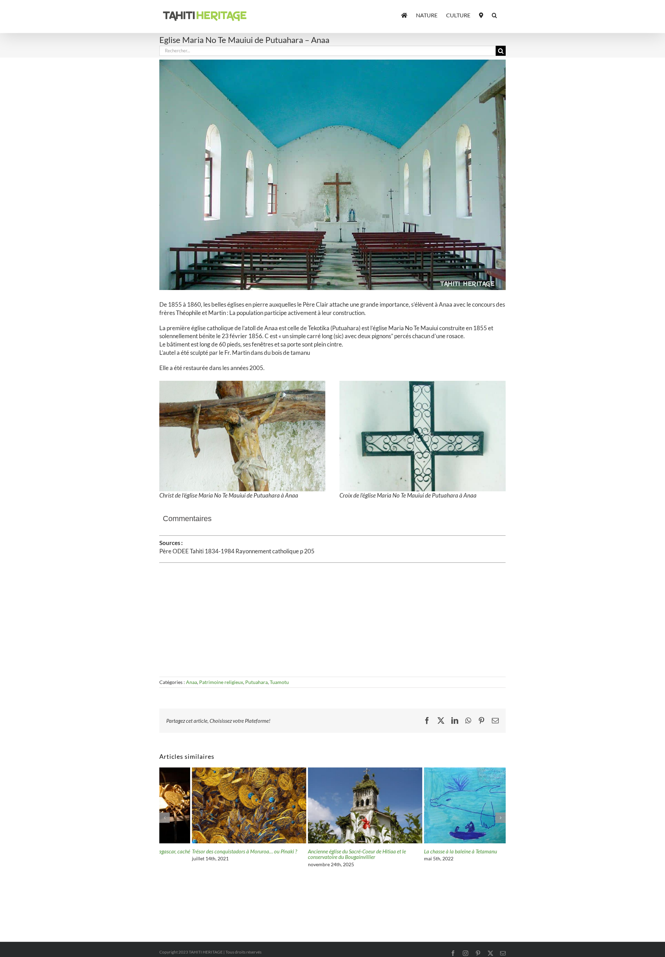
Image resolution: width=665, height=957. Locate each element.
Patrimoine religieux (221, 682)
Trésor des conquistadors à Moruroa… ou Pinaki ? (212, 851)
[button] (494, 14)
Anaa (191, 682)
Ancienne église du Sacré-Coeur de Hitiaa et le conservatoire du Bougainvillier (324, 854)
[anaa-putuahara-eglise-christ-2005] (242, 383)
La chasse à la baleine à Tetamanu (427, 851)
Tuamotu (279, 682)
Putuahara (256, 682)
